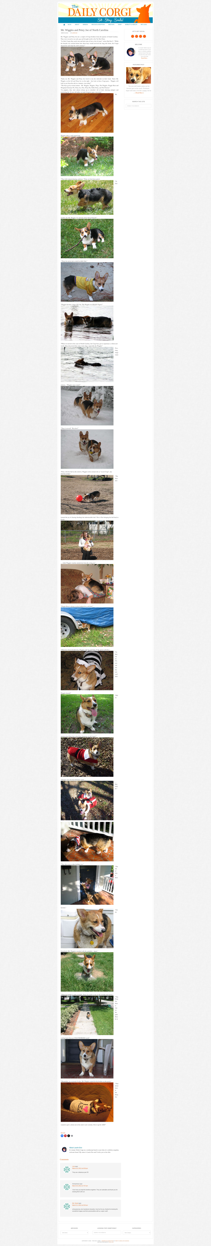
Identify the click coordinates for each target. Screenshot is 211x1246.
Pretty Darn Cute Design (122, 1240)
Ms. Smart (75, 1203)
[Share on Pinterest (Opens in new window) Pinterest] (65, 1135)
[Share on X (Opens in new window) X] (68, 1135)
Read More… (144, 58)
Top (207, 1242)
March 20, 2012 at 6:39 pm (80, 1168)
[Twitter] (140, 36)
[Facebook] (132, 36)
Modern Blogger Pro (107, 1240)
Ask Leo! (111, 1242)
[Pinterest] (136, 36)
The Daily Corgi (105, 13)
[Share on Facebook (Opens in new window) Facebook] (62, 1135)
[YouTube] (144, 36)
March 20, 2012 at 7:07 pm (80, 1185)
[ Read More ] (139, 93)
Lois (73, 1166)
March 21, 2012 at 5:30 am (80, 1205)
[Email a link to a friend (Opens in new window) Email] (72, 1135)
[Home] (64, 24)
